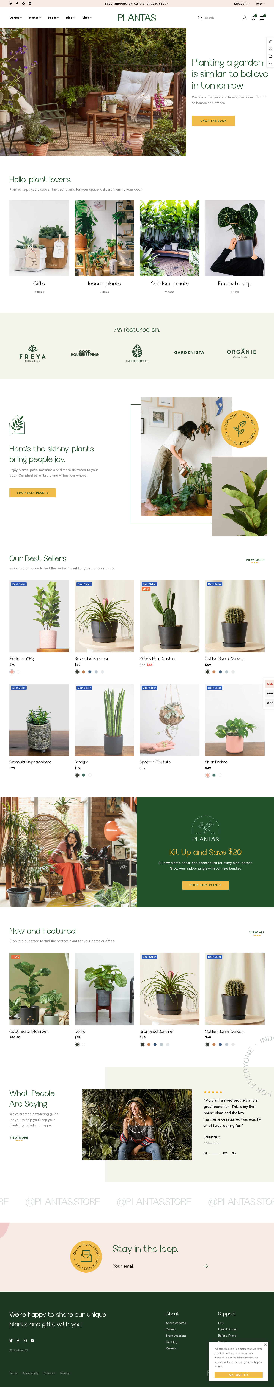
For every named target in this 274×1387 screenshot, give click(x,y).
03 (234, 1153)
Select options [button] (48, 1021)
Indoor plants (104, 284)
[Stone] (102, 671)
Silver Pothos (216, 762)
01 (206, 1153)
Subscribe (202, 1266)
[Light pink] (12, 671)
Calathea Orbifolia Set (28, 1032)
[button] (32, 492)
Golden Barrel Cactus (224, 659)
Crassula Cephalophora (30, 762)
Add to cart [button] (178, 648)
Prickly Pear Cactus (157, 659)
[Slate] (96, 671)
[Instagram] (25, 1340)
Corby (80, 1032)
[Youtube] (32, 1340)
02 (225, 1153)
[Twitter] (11, 1340)
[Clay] (83, 671)
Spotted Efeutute (155, 762)
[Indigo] (89, 671)
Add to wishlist (30, 648)
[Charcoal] (77, 671)
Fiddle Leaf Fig (21, 659)
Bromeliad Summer (92, 659)
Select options (48, 648)
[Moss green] (83, 775)
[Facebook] (18, 1340)
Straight (82, 762)
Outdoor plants (170, 284)
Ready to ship (235, 284)
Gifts (39, 284)
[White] (18, 671)
